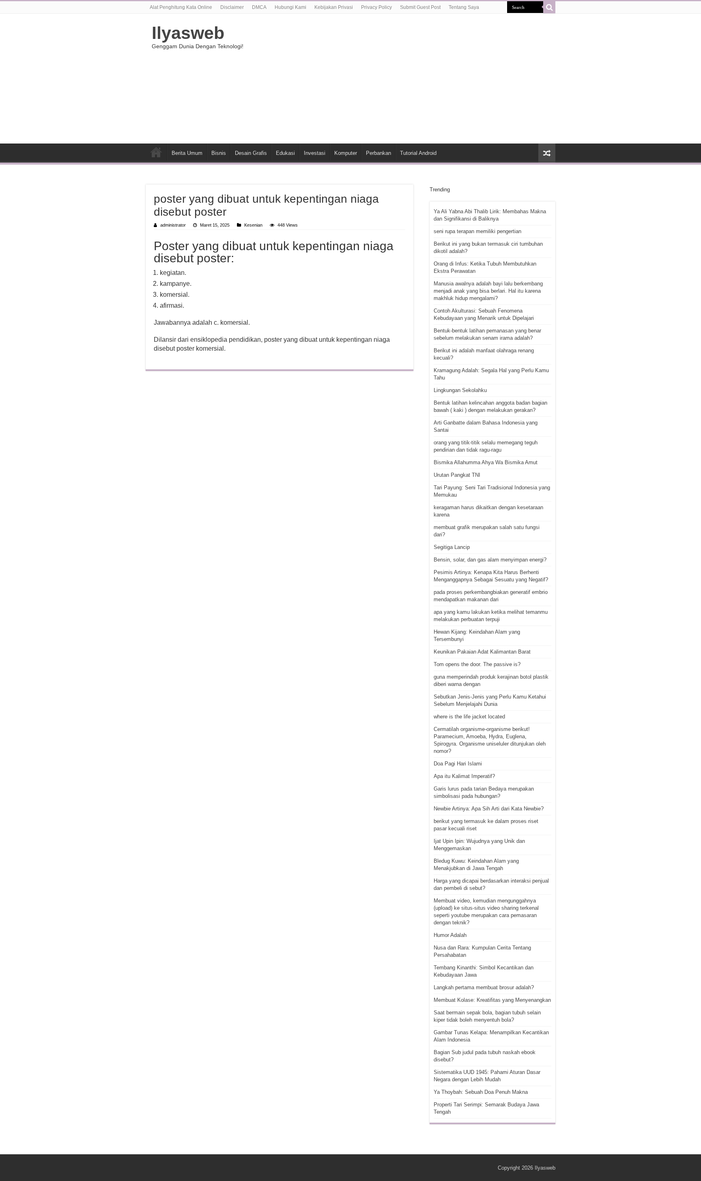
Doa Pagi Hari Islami (458, 764)
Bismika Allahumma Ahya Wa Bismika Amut (486, 462)
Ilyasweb (188, 33)
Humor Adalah (450, 935)
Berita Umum (187, 153)
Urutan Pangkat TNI (457, 475)
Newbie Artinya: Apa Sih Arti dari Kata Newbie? (489, 809)
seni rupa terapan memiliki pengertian (477, 231)
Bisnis (218, 153)
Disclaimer (232, 7)
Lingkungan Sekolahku (460, 390)
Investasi (314, 153)
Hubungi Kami (290, 7)
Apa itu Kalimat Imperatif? (464, 776)
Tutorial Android (418, 153)
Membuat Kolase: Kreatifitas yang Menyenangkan (492, 1000)
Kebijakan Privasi (333, 7)
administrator (173, 225)
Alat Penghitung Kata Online (181, 7)
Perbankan (378, 153)
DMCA (259, 7)
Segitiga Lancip (452, 547)
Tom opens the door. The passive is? (477, 664)
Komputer (345, 153)
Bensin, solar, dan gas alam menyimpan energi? (490, 560)
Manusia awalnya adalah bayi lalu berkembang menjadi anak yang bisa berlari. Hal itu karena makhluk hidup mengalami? (488, 291)
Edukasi (285, 153)
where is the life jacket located (469, 717)
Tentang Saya (464, 7)
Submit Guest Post (420, 7)
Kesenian (253, 225)
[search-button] (549, 7)
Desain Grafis (251, 153)
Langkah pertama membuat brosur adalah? (484, 987)
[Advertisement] (401, 78)
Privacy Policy (376, 7)
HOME (156, 152)
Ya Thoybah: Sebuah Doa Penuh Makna (481, 1092)
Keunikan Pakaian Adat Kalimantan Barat (482, 652)
